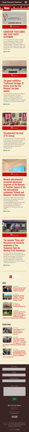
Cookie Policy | (17, 426)
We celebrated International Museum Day (19, 305)
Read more (7, 52)
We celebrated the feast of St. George (13, 134)
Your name (14, 366)
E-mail (14, 372)
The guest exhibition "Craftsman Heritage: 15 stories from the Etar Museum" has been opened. (13, 86)
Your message (14, 385)
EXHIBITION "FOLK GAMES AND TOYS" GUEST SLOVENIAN (14, 34)
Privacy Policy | (16, 424)
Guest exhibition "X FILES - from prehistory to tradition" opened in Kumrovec (19, 331)
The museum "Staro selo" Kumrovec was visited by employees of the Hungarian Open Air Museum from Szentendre (14, 245)
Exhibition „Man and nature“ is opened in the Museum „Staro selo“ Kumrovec (19, 289)
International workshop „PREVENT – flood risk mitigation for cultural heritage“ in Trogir (18, 298)
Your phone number (14, 378)
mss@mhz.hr (15, 413)
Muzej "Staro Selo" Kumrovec (18, 423)
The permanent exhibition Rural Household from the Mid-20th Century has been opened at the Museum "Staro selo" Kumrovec (14, 354)
